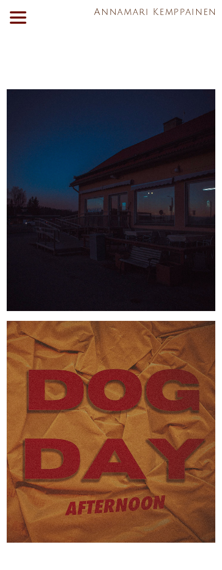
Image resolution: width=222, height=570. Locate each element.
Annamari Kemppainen (155, 12)
